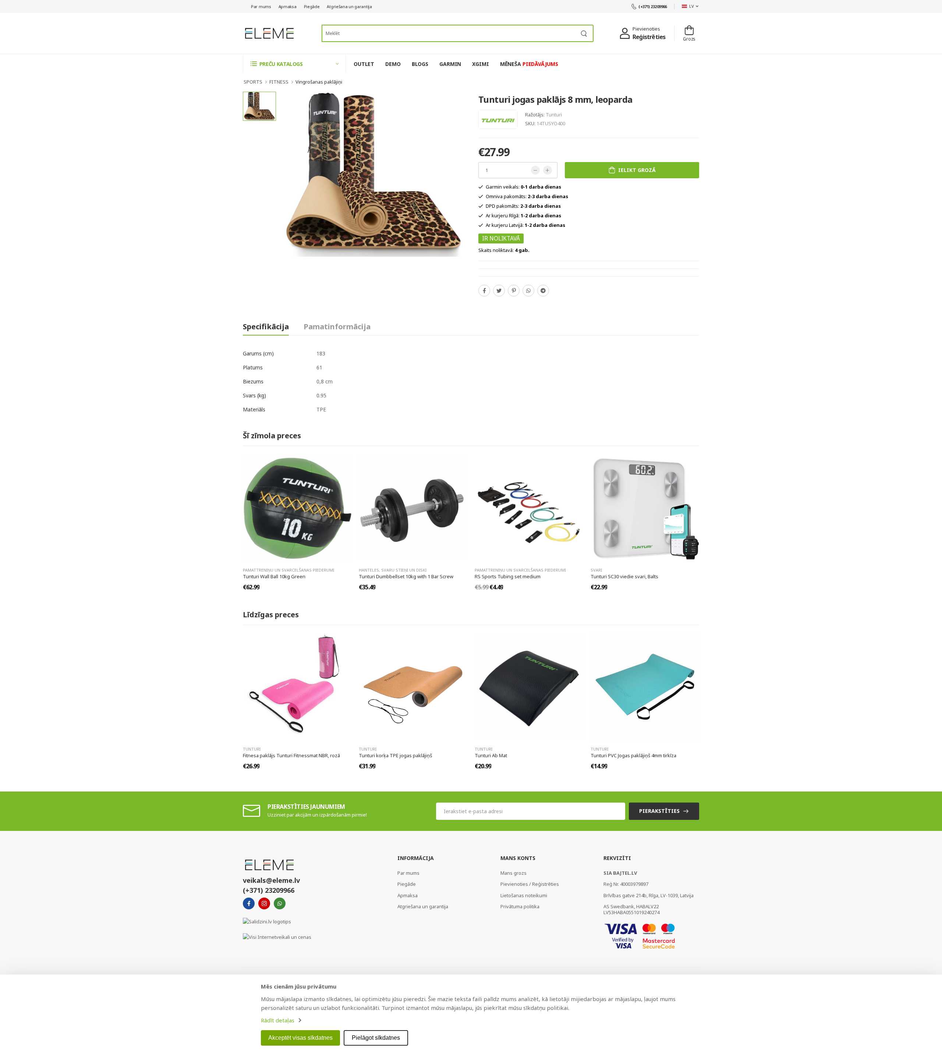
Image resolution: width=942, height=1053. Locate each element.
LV (691, 6)
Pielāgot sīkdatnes (376, 1038)
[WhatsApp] (528, 290)
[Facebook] (484, 290)
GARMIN (450, 63)
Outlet (364, 63)
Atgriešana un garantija (349, 6)
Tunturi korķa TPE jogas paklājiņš (395, 755)
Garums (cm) (258, 353)
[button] (294, 63)
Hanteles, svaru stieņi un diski (392, 570)
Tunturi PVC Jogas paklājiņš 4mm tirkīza (633, 755)
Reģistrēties (649, 37)
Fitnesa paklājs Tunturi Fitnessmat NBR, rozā (291, 755)
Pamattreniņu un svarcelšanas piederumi (288, 570)
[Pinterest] (514, 290)
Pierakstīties (659, 810)
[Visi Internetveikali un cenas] (277, 936)
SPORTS (253, 81)
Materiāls (254, 409)
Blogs (420, 63)
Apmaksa (288, 6)
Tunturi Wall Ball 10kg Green (274, 576)
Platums (253, 367)
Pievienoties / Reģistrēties (529, 884)
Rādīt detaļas (277, 1020)
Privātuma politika (519, 906)
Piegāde (312, 6)
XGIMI (480, 63)
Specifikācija (266, 326)
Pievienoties (646, 28)
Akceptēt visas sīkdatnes (300, 1038)
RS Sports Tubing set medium (508, 576)
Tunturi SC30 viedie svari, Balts (624, 576)
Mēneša (529, 63)
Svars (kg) (254, 395)
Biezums (253, 381)
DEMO (393, 63)
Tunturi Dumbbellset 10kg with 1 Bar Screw (406, 576)
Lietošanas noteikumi (523, 895)
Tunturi (554, 114)
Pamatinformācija (337, 326)
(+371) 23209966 (652, 6)
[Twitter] (499, 290)
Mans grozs (513, 873)
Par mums (261, 6)
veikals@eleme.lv (271, 880)
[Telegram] (543, 290)
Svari (596, 570)
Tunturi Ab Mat (491, 755)
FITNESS (278, 81)
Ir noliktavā (501, 238)
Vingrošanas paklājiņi (318, 81)
